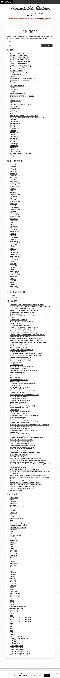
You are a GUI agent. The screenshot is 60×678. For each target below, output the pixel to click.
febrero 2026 (14, 172)
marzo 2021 (13, 205)
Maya (11, 629)
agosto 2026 (13, 164)
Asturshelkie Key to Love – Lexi (19, 57)
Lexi (11, 569)
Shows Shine (14, 149)
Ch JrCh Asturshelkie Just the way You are (22, 80)
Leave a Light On (15, 108)
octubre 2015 (14, 273)
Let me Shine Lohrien (16, 645)
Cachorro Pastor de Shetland (18, 526)
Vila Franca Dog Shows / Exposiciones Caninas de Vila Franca (27, 475)
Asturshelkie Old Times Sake (18, 63)
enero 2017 (13, 254)
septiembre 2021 (15, 202)
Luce (11, 520)
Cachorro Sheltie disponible (18, 527)
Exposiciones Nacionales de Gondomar (21, 95)
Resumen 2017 (14, 409)
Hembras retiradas (15, 100)
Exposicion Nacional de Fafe (18, 451)
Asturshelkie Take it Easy (17, 69)
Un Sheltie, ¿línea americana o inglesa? (21, 349)
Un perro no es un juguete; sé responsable (22, 383)
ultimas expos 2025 (15, 323)
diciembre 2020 (14, 207)
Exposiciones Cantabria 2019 (18, 393)
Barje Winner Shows (16, 314)
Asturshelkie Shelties (30, 8)
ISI (11, 533)
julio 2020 (13, 211)
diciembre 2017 (14, 237)
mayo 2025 (13, 179)
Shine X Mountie (15, 593)
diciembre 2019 (14, 215)
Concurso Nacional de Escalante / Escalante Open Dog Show (27, 462)
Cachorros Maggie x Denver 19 (19, 606)
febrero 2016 (14, 267)
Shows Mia (13, 142)
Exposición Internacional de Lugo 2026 (21, 321)
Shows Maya (14, 138)
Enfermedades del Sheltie (17, 93)
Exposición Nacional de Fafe (18, 398)
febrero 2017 (14, 252)
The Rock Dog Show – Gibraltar (19, 387)
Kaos (11, 615)
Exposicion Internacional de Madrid (20, 441)
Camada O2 (13, 550)
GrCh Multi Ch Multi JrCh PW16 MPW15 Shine (23, 97)
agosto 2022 (13, 198)
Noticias (12, 295)
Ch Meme (13, 84)
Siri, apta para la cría (16, 363)
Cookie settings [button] (38, 675)
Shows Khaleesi (14, 129)
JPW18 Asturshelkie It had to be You (20, 104)
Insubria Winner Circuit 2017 (18, 413)
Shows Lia (13, 130)
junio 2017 (13, 248)
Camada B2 (13, 561)
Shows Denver (14, 121)
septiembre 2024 (15, 187)
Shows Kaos (13, 127)
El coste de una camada (17, 456)
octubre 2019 (14, 218)
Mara (11, 114)
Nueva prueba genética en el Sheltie (20, 357)
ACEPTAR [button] (47, 675)
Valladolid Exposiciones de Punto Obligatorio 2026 (24, 310)
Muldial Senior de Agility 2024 (18, 348)
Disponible (13, 91)
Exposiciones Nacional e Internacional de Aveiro (24, 415)
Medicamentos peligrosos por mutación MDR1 (23, 370)
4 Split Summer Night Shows (18, 389)
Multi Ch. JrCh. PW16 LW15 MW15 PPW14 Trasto (24, 115)
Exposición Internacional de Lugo (20, 400)
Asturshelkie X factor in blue (18, 72)
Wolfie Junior (14, 497)
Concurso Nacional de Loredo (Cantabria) (22, 447)
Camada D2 (13, 503)
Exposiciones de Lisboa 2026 (18, 319)
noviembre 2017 (15, 239)
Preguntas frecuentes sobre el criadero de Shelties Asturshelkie (29, 117)
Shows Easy (13, 125)
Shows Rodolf (14, 145)
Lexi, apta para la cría (16, 364)
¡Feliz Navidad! (14, 432)
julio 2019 (13, 222)
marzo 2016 (13, 265)
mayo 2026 (13, 168)
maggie (12, 632)
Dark (11, 623)
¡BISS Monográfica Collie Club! (19, 408)
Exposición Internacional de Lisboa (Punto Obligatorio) (26, 421)
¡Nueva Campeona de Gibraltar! (19, 419)
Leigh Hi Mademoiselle (16, 640)
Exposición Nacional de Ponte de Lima (21, 426)
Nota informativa (15, 378)
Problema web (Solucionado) (18, 368)
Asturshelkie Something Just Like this (21, 67)
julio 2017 (13, 247)
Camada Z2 (13, 501)
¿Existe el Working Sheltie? (18, 351)
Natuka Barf (43, 19)
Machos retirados (15, 112)
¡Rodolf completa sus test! (17, 372)
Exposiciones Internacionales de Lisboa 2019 (23, 391)
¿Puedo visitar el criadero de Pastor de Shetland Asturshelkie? (28, 342)
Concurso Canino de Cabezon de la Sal (21, 443)
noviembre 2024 (15, 183)
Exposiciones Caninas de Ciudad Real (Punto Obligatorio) (26, 353)
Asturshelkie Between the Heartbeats (21, 54)
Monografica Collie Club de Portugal (20, 411)
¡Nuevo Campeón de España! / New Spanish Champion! (26, 458)
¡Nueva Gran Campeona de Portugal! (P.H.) (22, 406)
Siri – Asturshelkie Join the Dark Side (20, 153)
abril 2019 (13, 224)
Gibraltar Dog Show (16, 490)
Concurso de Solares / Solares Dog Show (22, 486)
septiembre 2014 (15, 288)
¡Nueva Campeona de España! (18, 417)
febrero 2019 (14, 228)
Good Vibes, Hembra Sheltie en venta (21, 507)
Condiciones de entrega (17, 86)
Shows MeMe (14, 140)
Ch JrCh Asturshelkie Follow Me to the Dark (22, 78)
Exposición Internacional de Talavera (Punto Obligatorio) (26, 438)
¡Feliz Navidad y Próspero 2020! (19, 379)
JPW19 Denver (14, 106)
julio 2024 (13, 188)
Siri (11, 557)
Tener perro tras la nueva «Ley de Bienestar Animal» (25, 355)
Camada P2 (13, 552)
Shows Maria (14, 136)
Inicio (11, 102)
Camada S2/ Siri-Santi (16, 518)
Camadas (12, 76)
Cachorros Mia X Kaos (16, 608)
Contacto (12, 87)
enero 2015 (13, 284)
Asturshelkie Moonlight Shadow (19, 59)
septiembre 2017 (15, 243)
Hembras (13, 99)
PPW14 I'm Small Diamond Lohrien (20, 651)
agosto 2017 (13, 245)
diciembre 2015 (14, 271)
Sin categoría (14, 297)
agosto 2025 (13, 177)
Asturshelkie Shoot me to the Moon (20, 65)
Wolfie (12, 509)
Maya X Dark (14, 591)
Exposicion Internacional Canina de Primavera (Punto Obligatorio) (29, 424)
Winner (12, 155)
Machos (12, 110)
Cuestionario (14, 89)
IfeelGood (13, 537)
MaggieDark (14, 541)
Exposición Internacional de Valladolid (21, 359)
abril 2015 (13, 282)
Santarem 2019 (14, 381)
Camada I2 (13, 542)
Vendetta (12, 511)
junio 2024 (13, 190)
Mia (11, 625)
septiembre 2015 (15, 275)
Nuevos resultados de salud (18, 376)
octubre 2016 (14, 260)
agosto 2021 (13, 203)
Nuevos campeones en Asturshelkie (20, 325)
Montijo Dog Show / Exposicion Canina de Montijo (24, 483)
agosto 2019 (13, 220)
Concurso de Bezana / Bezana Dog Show (22, 488)
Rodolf (12, 587)
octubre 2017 (14, 241)
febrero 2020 (14, 213)
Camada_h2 (13, 529)
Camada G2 (13, 512)
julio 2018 (13, 233)
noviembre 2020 (15, 209)
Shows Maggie (14, 132)
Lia (11, 514)
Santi (11, 531)
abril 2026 (13, 170)
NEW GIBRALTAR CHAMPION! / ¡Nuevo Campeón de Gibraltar (28, 460)
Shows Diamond (15, 123)
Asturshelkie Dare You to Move (19, 56)
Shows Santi (13, 147)
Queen (12, 516)
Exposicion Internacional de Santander (21, 439)
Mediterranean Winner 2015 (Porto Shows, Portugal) (25, 484)
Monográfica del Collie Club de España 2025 (23, 329)
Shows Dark (13, 119)
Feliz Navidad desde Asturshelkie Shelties (22, 331)
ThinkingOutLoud (15, 535)
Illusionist (13, 539)
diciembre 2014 (14, 286)
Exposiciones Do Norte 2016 (18, 454)
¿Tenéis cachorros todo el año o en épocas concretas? (26, 338)
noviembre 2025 (15, 175)
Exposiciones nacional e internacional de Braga (24, 333)
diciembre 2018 (14, 232)
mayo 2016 (13, 263)
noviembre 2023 (15, 194)
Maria (12, 600)
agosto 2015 (13, 277)
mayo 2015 (13, 280)
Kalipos (12, 544)
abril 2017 (13, 250)
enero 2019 (13, 230)
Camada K (13, 572)
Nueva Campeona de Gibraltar (19, 344)
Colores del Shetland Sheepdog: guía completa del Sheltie (27, 305)
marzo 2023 (13, 196)
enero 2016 (13, 269)
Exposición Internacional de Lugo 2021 (21, 366)
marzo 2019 (13, 226)
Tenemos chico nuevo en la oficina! (20, 428)
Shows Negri (14, 144)
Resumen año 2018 (15, 404)
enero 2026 (13, 173)
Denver (12, 614)
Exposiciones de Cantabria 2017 (19, 423)
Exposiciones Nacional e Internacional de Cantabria (25, 469)
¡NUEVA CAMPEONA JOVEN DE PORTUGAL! (22, 449)
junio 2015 (13, 278)
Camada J (13, 576)
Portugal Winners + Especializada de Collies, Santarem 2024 (27, 334)
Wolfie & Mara (14, 505)
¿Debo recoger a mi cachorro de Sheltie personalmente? (26, 340)
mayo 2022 (13, 200)
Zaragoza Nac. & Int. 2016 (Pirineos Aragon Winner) (25, 453)
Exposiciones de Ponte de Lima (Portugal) (22, 312)
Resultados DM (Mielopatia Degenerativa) (22, 445)
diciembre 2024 (14, 181)
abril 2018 (13, 235)
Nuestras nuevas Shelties (17, 346)
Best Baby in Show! (15, 385)
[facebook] (28, 15)
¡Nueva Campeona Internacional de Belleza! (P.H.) (24, 394)
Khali (11, 599)
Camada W (13, 565)
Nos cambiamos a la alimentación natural (22, 308)
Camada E (13, 580)
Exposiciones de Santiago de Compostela (22, 436)
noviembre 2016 (15, 258)
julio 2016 (13, 262)
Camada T (13, 584)
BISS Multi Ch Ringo (16, 74)
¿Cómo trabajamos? (16, 374)
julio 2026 (13, 166)
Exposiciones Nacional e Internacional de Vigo (23, 430)
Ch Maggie (13, 82)
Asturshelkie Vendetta (16, 71)
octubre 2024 (14, 185)
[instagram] (30, 15)
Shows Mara (13, 134)
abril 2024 (13, 192)
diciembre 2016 (14, 256)
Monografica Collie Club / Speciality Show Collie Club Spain (27, 481)
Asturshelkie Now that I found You (20, 61)
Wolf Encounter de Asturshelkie (19, 157)
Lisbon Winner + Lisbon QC (18, 468)
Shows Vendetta (15, 151)
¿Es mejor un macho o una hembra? (20, 336)
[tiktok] (32, 15)
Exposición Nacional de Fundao (19, 396)
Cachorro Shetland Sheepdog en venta (21, 524)
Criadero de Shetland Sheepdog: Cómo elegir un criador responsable (30, 306)
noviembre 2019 (15, 217)
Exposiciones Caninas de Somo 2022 (20, 361)
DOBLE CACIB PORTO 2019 (18, 402)
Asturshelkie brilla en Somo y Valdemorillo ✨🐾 (24, 327)
